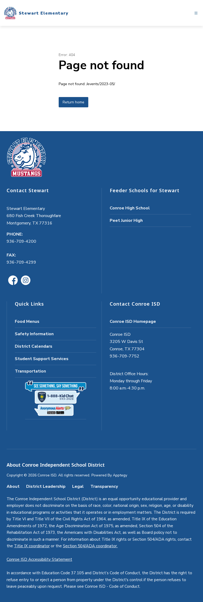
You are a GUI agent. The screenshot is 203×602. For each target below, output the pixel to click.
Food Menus (27, 321)
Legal (78, 486)
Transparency (104, 486)
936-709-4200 (21, 241)
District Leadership (46, 486)
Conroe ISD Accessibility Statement (39, 559)
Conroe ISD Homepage (133, 321)
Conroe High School (130, 208)
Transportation (30, 371)
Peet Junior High (126, 220)
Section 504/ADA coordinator (90, 546)
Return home (73, 102)
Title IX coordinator (32, 546)
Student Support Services (41, 359)
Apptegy (120, 475)
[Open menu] (196, 13)
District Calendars (33, 346)
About (13, 486)
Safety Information (34, 334)
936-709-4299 (21, 262)
